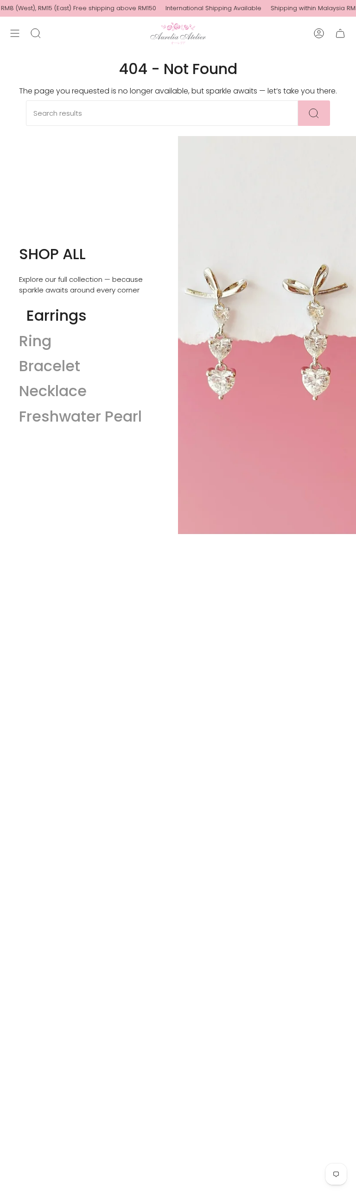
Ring (35, 340)
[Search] (314, 113)
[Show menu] (15, 33)
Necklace (53, 390)
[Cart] (340, 33)
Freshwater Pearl (80, 416)
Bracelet (49, 365)
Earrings (56, 315)
